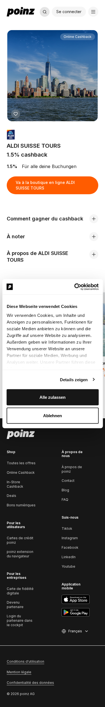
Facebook (70, 547)
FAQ (65, 499)
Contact (68, 480)
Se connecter (68, 11)
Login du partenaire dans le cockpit (19, 620)
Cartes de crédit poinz (20, 540)
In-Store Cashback (15, 484)
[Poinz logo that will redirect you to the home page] (21, 434)
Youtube (68, 566)
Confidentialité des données (30, 683)
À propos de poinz (72, 469)
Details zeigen (74, 379)
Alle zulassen (52, 397)
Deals (11, 496)
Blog (65, 490)
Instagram (70, 538)
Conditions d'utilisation (25, 661)
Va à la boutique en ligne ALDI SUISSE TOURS (45, 185)
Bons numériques (21, 505)
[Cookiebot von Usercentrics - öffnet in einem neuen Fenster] (75, 286)
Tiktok (67, 528)
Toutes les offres (21, 463)
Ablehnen (52, 415)
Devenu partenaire (15, 604)
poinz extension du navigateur (20, 554)
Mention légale (19, 672)
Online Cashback (21, 472)
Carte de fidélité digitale (20, 591)
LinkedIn (69, 557)
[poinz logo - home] (21, 11)
